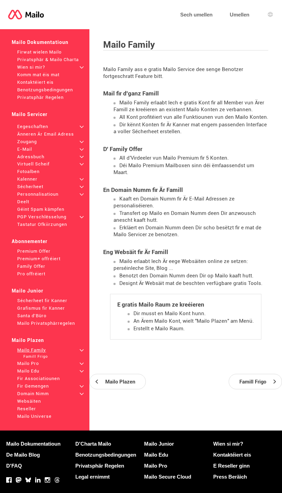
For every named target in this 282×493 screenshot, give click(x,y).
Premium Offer (34, 251)
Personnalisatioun (37, 194)
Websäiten (29, 401)
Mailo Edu (28, 371)
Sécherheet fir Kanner (42, 300)
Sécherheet (30, 186)
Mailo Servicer (29, 114)
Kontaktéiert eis (35, 82)
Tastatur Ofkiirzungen (42, 224)
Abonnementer (29, 241)
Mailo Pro (28, 363)
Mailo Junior (27, 291)
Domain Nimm (33, 393)
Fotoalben (28, 171)
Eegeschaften (32, 126)
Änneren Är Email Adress (45, 134)
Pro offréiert (31, 273)
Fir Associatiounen (38, 378)
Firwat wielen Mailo (39, 52)
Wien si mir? (31, 67)
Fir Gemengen (33, 386)
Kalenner (27, 179)
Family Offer (31, 266)
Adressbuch (30, 156)
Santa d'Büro (31, 315)
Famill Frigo (35, 356)
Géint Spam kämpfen (40, 209)
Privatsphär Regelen (40, 97)
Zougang (27, 141)
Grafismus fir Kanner (41, 308)
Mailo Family (31, 350)
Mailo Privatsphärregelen (46, 323)
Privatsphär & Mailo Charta (48, 59)
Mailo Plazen (28, 340)
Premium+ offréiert (39, 258)
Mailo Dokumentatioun (40, 42)
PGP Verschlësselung (41, 216)
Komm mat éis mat (38, 74)
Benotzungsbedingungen (45, 89)
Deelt (23, 201)
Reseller (26, 408)
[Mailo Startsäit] (26, 15)
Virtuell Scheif (33, 164)
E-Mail (24, 149)
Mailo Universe (34, 416)
